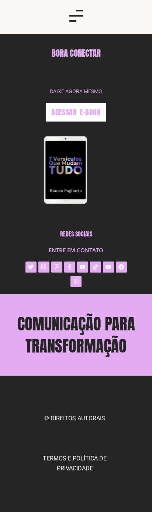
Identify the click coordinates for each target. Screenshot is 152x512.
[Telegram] (121, 267)
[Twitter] (31, 267)
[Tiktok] (95, 267)
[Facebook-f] (69, 267)
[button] (76, 17)
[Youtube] (82, 267)
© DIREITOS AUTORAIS (74, 418)
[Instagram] (43, 267)
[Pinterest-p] (56, 267)
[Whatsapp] (76, 281)
